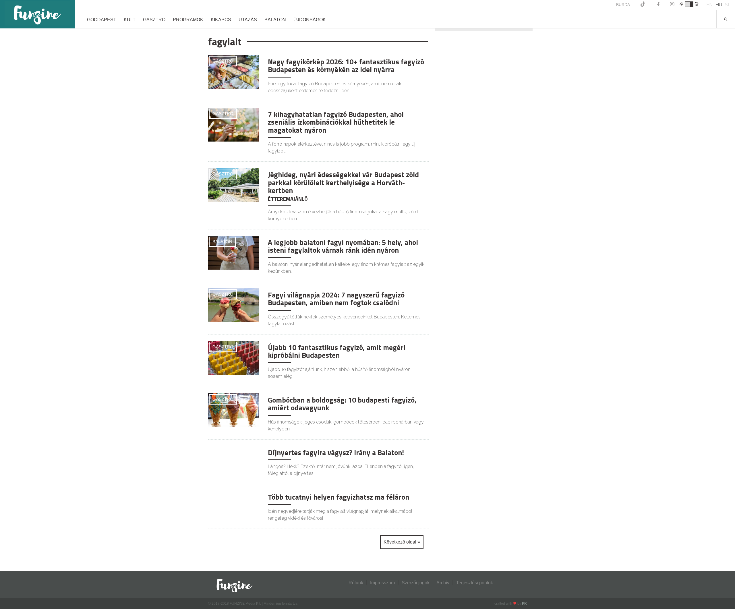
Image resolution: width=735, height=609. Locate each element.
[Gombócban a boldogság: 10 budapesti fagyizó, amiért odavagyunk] (233, 409)
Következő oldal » (402, 542)
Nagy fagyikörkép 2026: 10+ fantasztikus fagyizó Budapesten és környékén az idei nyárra (346, 65)
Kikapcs (221, 19)
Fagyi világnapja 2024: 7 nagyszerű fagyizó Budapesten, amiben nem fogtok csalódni (336, 298)
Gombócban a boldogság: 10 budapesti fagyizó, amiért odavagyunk (342, 404)
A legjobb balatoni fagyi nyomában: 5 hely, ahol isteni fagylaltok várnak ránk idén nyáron (343, 246)
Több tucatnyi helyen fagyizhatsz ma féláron (338, 497)
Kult (130, 19)
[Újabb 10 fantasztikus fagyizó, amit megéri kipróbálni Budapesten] (233, 357)
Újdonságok (309, 19)
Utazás (248, 19)
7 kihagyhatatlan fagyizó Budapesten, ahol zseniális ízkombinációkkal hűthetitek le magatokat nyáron (336, 122)
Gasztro (154, 19)
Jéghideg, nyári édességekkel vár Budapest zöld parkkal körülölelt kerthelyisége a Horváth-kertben (343, 182)
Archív (442, 582)
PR (524, 604)
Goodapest (101, 19)
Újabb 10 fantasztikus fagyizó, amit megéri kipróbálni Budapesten (336, 351)
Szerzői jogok (416, 582)
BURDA (623, 4)
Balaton (275, 19)
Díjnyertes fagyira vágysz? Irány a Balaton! (336, 452)
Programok (188, 19)
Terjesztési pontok (474, 582)
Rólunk (356, 582)
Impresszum (382, 582)
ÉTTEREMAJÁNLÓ (288, 199)
